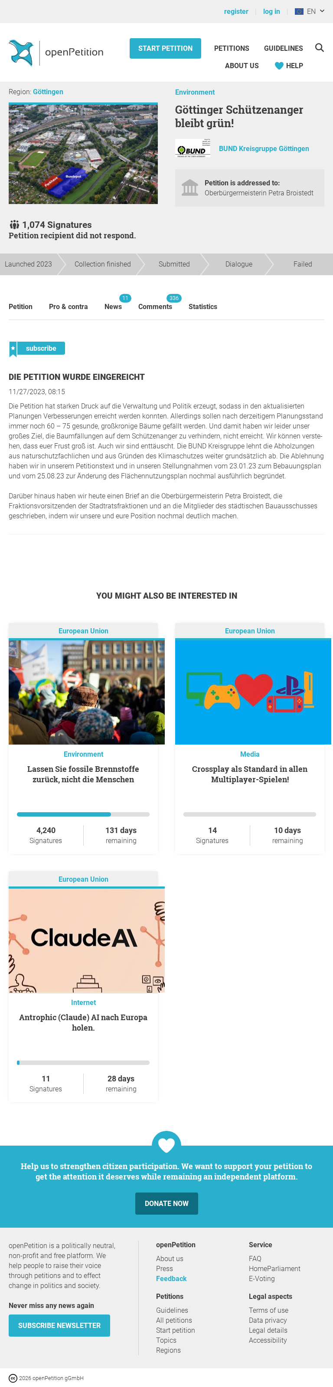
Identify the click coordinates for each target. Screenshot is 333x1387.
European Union (83, 631)
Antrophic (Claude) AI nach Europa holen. (83, 1022)
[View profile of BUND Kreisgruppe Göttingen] (192, 155)
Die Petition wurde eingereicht (77, 377)
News (113, 303)
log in (271, 11)
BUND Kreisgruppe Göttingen (264, 149)
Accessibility (268, 1340)
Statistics (203, 307)
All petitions (174, 1320)
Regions (168, 1350)
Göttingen (48, 92)
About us (242, 66)
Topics (166, 1340)
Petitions (232, 48)
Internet (83, 1002)
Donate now (167, 1203)
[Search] (319, 48)
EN (310, 11)
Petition (21, 307)
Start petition (165, 48)
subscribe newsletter (59, 1325)
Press (164, 1269)
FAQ (255, 1259)
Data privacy (268, 1320)
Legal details (268, 1330)
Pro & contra (68, 307)
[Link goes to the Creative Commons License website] (14, 1378)
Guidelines (283, 48)
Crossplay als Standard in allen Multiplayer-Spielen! (249, 774)
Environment (195, 92)
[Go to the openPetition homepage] (57, 52)
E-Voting (262, 1279)
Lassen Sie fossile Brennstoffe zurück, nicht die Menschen (83, 774)
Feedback (171, 1279)
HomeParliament (274, 1269)
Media (250, 754)
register (236, 11)
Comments (155, 303)
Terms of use (268, 1310)
